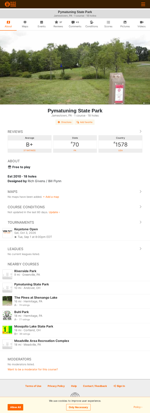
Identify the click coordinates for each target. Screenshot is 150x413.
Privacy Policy (56, 386)
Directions (66, 122)
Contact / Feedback (95, 386)
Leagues (15, 249)
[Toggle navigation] (143, 4)
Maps (12, 192)
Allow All (15, 407)
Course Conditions (26, 207)
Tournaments (21, 222)
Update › (54, 212)
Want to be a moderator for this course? (33, 369)
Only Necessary (78, 407)
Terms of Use (33, 386)
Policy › (138, 407)
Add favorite (86, 122)
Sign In (120, 386)
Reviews (15, 132)
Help (74, 386)
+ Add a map (51, 196)
